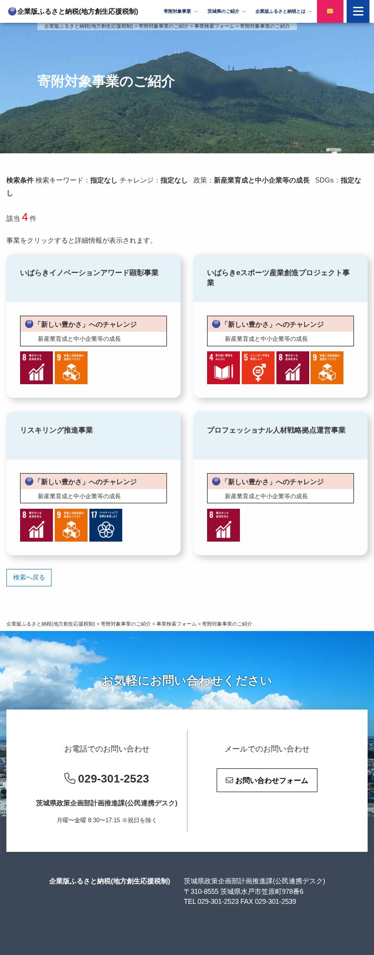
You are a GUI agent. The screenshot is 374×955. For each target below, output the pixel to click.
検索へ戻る (29, 577)
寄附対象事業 (177, 11)
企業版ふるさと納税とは (280, 11)
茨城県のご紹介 (223, 11)
